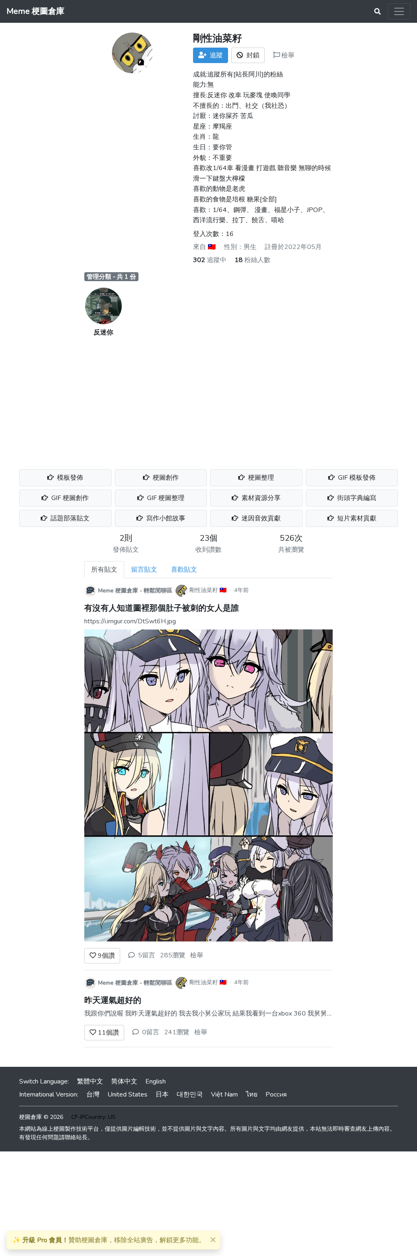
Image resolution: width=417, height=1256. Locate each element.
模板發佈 (69, 477)
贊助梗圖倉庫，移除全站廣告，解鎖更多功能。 (109, 1240)
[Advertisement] (208, 398)
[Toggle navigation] (399, 11)
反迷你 (103, 332)
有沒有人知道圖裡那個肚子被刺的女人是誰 (161, 608)
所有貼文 (104, 569)
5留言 (146, 955)
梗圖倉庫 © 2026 (41, 1117)
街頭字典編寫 (356, 498)
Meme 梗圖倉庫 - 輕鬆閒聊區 (135, 590)
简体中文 (124, 1081)
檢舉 (287, 55)
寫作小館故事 (165, 518)
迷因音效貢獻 (260, 518)
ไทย (251, 1094)
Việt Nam (224, 1094)
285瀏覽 (172, 955)
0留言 (150, 1032)
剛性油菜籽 (203, 590)
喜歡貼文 (184, 569)
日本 (162, 1094)
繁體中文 (90, 1081)
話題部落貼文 (69, 518)
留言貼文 (144, 569)
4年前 (241, 590)
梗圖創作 (165, 477)
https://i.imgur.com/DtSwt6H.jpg (130, 621)
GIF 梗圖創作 (69, 498)
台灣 (92, 1094)
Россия (276, 1094)
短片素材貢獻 (356, 518)
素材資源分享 (260, 498)
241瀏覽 (176, 1032)
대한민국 (190, 1094)
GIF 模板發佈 (355, 477)
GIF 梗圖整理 (164, 498)
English (155, 1081)
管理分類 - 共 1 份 (111, 277)
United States (127, 1094)
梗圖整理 (260, 477)
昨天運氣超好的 (112, 1000)
